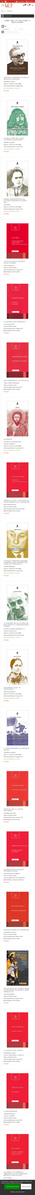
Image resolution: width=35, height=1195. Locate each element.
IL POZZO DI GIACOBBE (14, 83)
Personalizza (26, 1186)
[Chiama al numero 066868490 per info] (2, 1)
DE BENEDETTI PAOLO (10, 932)
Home (2, 11)
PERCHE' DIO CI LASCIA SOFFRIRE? (13, 810)
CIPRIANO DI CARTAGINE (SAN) (12, 441)
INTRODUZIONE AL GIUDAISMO (16, 930)
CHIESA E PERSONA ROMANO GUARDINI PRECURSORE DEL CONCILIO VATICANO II (16, 562)
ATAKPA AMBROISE (9, 566)
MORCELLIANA (12, 267)
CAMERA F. (12, 1116)
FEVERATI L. (12, 444)
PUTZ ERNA (7, 204)
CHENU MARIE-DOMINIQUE (11, 383)
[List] (3, 26)
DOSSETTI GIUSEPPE (9, 629)
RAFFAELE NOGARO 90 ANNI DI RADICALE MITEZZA (16, 78)
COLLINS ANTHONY (9, 324)
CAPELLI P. (21, 1055)
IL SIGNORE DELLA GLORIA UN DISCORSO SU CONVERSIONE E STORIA (16, 624)
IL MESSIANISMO (10, 1111)
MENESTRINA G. (13, 1055)
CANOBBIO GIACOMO (10, 813)
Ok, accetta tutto (12, 1186)
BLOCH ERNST (8, 1178)
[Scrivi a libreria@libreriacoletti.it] (5, 1)
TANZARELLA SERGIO (10, 752)
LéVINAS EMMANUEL (9, 1113)
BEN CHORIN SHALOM (10, 504)
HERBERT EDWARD (9, 142)
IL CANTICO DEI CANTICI (14, 1050)
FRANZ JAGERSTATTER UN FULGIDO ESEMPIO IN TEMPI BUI (15, 200)
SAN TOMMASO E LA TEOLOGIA (16, 380)
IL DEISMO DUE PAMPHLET (15, 322)
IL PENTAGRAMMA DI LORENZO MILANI (16, 749)
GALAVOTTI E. (13, 631)
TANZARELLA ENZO (9, 81)
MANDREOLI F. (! (20, 629)
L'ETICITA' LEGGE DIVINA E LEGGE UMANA (14, 262)
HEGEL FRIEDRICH (9, 265)
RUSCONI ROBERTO (9, 994)
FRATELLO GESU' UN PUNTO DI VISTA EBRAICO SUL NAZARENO (17, 501)
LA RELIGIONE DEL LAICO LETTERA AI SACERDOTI (14, 139)
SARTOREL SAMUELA (9, 691)
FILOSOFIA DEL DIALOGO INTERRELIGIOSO (14, 870)
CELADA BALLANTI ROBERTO (12, 873)
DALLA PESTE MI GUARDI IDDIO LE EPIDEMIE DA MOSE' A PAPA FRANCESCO (16, 990)
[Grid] (5, 26)
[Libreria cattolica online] (8, 5)
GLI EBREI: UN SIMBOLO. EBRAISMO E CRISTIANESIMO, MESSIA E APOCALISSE (16, 1173)
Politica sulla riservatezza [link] (17, 1192)
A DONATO (8, 439)
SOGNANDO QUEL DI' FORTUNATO (12, 688)
